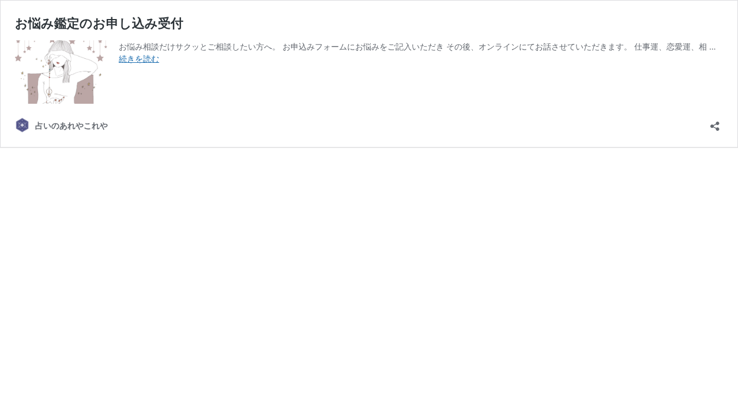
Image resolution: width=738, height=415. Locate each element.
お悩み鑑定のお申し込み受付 (99, 23)
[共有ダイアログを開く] (715, 122)
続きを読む (139, 58)
